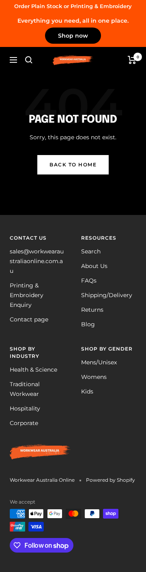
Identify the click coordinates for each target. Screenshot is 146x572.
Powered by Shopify (110, 480)
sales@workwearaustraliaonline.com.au (37, 261)
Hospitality (25, 408)
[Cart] (132, 60)
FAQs (89, 280)
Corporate (24, 423)
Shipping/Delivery (106, 295)
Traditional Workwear (25, 389)
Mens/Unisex (99, 362)
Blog (88, 324)
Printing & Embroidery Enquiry (26, 295)
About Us (94, 266)
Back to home (73, 165)
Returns (92, 309)
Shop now (73, 35)
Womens (94, 377)
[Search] (28, 60)
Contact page (29, 319)
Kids (87, 391)
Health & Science (33, 369)
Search (91, 251)
